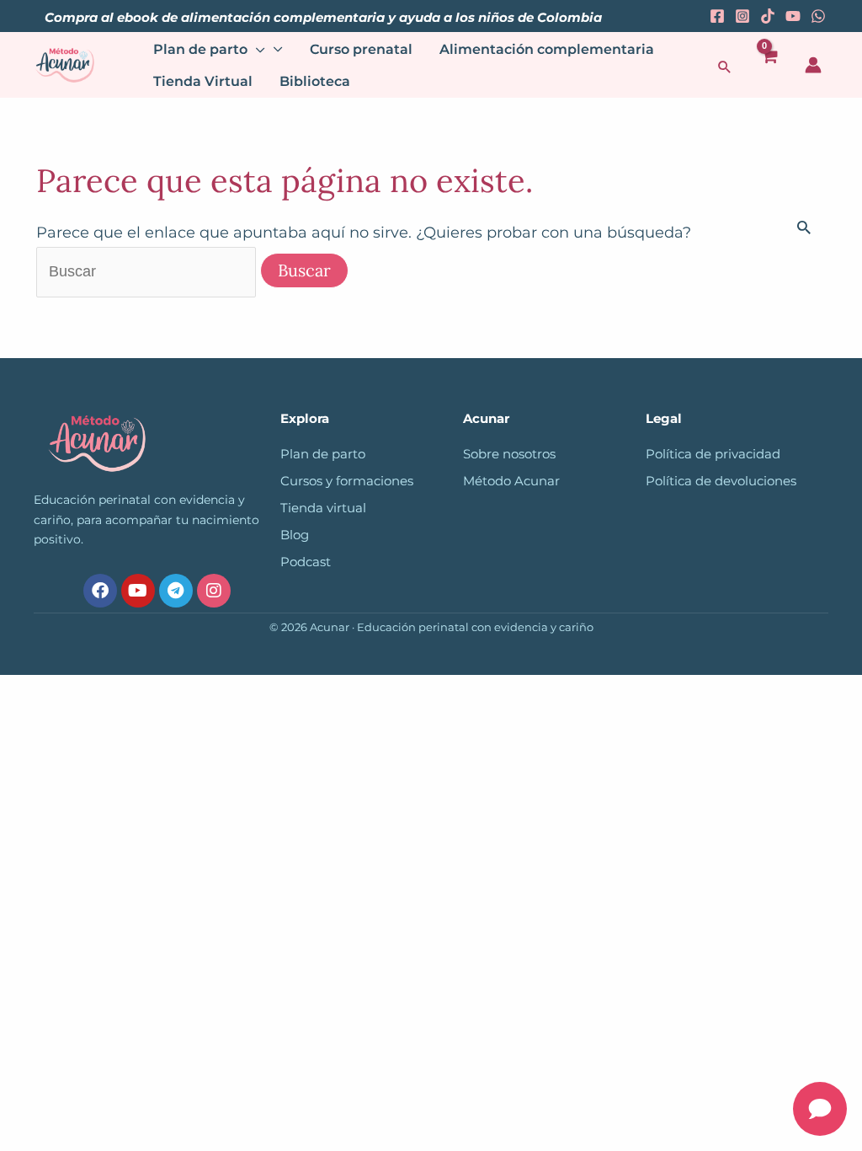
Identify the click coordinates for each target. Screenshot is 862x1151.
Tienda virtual (323, 508)
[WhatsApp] (818, 16)
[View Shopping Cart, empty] (769, 64)
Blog (294, 535)
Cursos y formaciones (346, 481)
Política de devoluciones (721, 481)
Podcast (305, 562)
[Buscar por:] (148, 271)
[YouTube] (793, 16)
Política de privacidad (713, 454)
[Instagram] (742, 16)
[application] (256, 50)
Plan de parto (322, 454)
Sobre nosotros (509, 454)
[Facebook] (717, 16)
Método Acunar (511, 481)
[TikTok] (767, 16)
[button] (724, 66)
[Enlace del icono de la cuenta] (813, 64)
